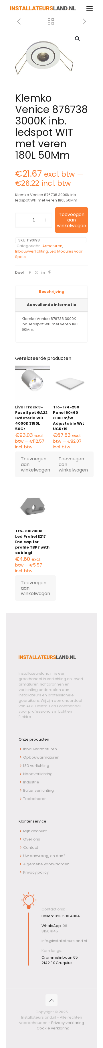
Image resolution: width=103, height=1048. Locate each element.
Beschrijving (51, 291)
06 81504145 (54, 928)
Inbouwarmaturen (40, 749)
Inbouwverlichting (31, 251)
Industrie (31, 782)
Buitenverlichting (38, 790)
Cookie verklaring (53, 1028)
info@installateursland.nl (64, 941)
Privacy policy (36, 872)
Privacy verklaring (67, 1022)
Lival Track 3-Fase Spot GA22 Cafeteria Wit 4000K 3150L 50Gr (31, 418)
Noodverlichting (38, 774)
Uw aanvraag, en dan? (44, 855)
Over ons (31, 839)
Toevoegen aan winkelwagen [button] (35, 464)
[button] (78, 39)
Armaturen (52, 246)
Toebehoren (35, 798)
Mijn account (35, 831)
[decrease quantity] (22, 220)
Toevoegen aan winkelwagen (71, 220)
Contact (30, 847)
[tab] (51, 292)
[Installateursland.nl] (43, 8)
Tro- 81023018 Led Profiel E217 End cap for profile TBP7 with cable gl (32, 541)
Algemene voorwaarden (46, 864)
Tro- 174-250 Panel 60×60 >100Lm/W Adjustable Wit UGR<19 (68, 418)
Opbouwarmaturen (41, 757)
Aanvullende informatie (51, 304)
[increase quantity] (46, 220)
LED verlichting (36, 765)
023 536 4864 (67, 916)
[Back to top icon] (51, 1000)
